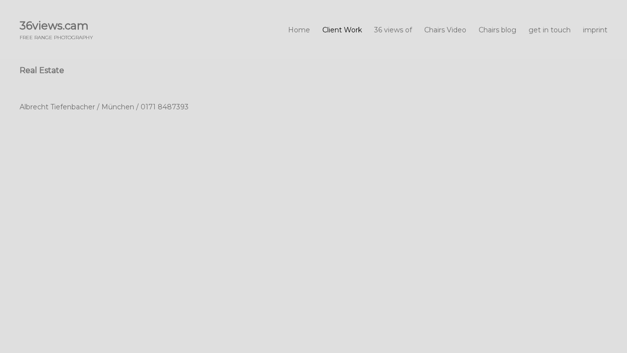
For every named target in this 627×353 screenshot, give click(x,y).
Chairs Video (445, 29)
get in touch (550, 29)
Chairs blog (497, 29)
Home (299, 29)
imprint (595, 29)
